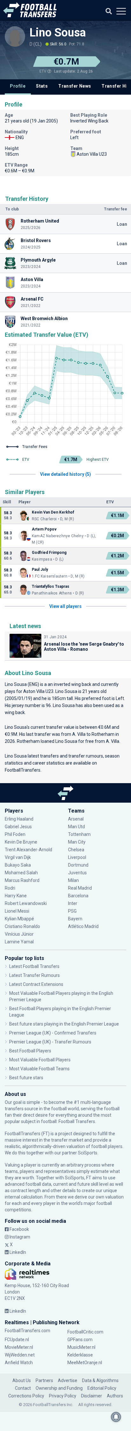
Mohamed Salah (21, 872)
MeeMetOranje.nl (84, 1362)
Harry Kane (16, 895)
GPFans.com (80, 1339)
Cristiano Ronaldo (22, 926)
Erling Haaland (19, 819)
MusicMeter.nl (81, 1347)
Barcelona (78, 895)
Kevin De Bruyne (21, 842)
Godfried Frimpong (49, 552)
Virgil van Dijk (18, 857)
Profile (17, 86)
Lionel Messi (17, 911)
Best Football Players (30, 1050)
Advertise (67, 1380)
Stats (42, 86)
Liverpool (77, 857)
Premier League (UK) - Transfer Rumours (50, 1041)
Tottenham (79, 834)
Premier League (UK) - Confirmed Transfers (52, 1032)
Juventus (77, 872)
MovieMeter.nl (19, 1347)
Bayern (75, 918)
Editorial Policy (101, 1388)
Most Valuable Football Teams (39, 1068)
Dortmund (78, 865)
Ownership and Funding (59, 1388)
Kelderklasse (80, 1354)
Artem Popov (44, 529)
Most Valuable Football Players (40, 1059)
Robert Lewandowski (26, 903)
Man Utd (76, 826)
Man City (77, 842)
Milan (73, 880)
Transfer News (74, 86)
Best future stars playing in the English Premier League (64, 1023)
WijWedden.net (20, 1354)
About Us (21, 1380)
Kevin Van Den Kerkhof (53, 512)
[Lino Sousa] (15, 36)
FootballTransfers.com (27, 1330)
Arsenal (76, 819)
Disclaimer (91, 1395)
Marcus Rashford (22, 880)
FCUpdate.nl (17, 1339)
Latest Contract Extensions (36, 984)
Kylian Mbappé (20, 918)
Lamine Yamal (19, 941)
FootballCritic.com (85, 1331)
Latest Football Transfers (34, 966)
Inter (72, 903)
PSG (72, 911)
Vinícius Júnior (19, 934)
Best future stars (26, 1077)
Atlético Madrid (83, 926)
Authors (115, 1395)
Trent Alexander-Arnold (28, 849)
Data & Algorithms (100, 1380)
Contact (23, 1388)
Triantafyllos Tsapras (50, 586)
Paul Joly (40, 569)
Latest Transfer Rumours (34, 975)
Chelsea (76, 849)
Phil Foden (15, 834)
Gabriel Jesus (18, 826)
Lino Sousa (58, 32)
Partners (44, 1380)
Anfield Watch (19, 1362)
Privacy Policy (62, 1395)
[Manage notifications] (116, 1417)
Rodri (10, 888)
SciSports (87, 1152)
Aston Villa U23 (38, 691)
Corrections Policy (26, 1395)
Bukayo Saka (18, 865)
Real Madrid (80, 888)
